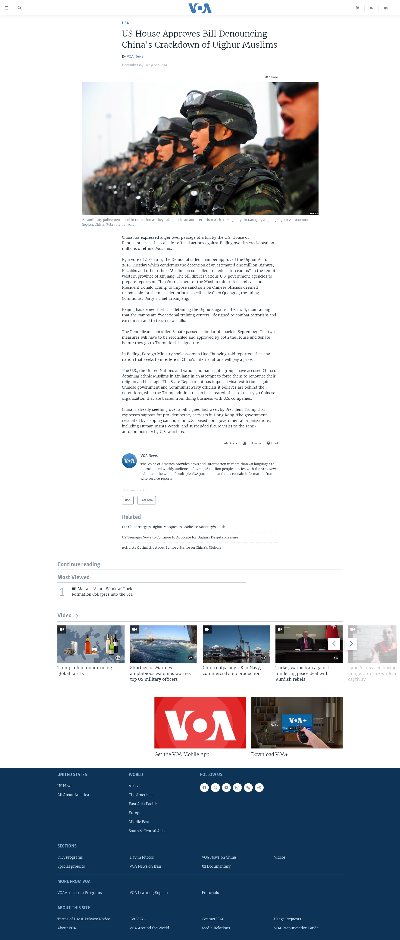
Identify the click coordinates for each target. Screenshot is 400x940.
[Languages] (357, 8)
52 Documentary (216, 866)
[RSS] (248, 787)
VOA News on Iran (145, 866)
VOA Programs (70, 857)
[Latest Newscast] (386, 8)
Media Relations (216, 928)
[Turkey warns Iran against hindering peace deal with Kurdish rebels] (309, 644)
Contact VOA (213, 919)
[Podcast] (259, 787)
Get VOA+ (138, 919)
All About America (73, 795)
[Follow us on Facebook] (204, 787)
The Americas (141, 795)
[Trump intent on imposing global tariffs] (91, 644)
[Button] (271, 77)
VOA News (135, 56)
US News (64, 786)
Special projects (71, 866)
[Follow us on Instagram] (237, 787)
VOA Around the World (149, 928)
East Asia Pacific (143, 804)
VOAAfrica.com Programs (79, 893)
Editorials (210, 893)
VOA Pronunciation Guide (296, 928)
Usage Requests (287, 919)
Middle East (139, 822)
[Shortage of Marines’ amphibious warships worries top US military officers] (163, 644)
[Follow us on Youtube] (226, 787)
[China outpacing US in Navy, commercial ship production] (236, 644)
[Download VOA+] (297, 722)
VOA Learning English (149, 893)
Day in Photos (142, 857)
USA (125, 23)
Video (64, 616)
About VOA (66, 928)
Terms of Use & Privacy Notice (83, 919)
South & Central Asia (147, 831)
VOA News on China (219, 857)
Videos (280, 857)
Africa (134, 786)
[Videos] (372, 8)
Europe (135, 813)
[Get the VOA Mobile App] (200, 722)
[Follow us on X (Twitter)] (215, 787)
